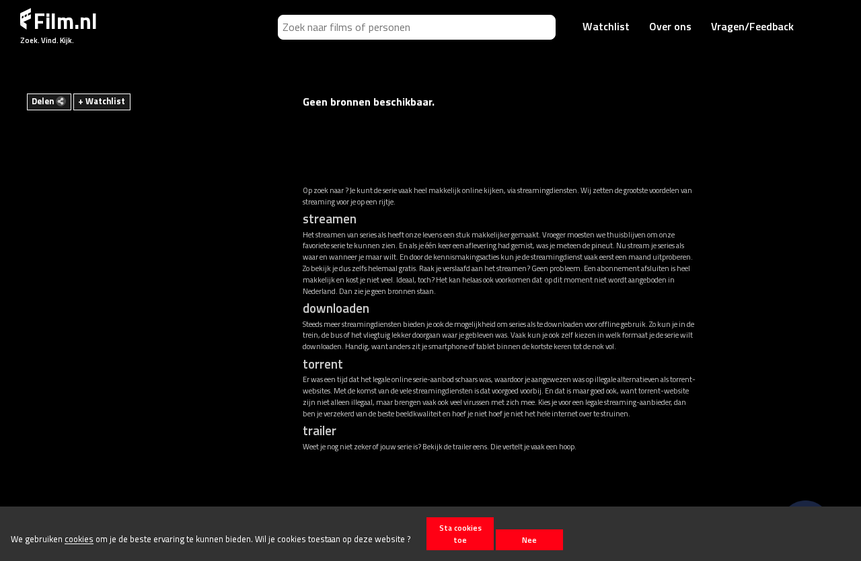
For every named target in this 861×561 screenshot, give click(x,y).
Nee (529, 540)
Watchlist (606, 26)
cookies (79, 539)
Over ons (670, 26)
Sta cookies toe (460, 533)
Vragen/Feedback (752, 26)
